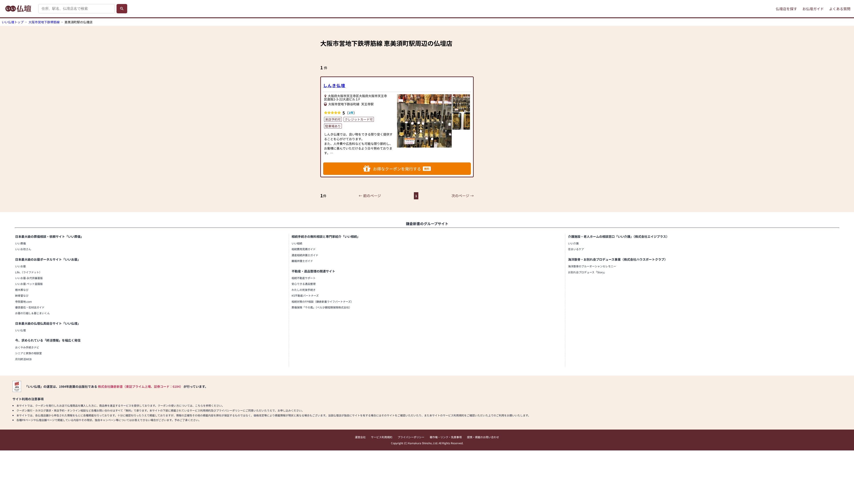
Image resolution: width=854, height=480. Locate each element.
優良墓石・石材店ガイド (29, 307)
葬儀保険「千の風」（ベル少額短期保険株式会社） (322, 307)
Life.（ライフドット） (28, 272)
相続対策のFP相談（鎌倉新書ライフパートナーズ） (322, 301)
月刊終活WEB (23, 359)
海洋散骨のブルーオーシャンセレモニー (592, 266)
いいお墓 (20, 266)
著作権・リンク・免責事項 (446, 437)
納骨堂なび (21, 295)
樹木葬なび (21, 290)
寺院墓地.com (23, 301)
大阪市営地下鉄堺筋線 (44, 22)
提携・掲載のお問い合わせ (483, 437)
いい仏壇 (20, 330)
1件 (350, 112)
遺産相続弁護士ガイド (305, 255)
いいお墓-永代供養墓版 (29, 278)
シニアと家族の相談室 (28, 353)
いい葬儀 (20, 243)
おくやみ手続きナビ (27, 347)
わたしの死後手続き (304, 290)
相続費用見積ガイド (304, 249)
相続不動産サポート (304, 278)
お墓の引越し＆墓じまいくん (32, 313)
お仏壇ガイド (813, 8)
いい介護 (573, 243)
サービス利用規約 (381, 437)
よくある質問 (839, 8)
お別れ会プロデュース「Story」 (587, 272)
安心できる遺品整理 (304, 284)
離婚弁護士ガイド (302, 261)
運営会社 (360, 437)
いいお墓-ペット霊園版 (29, 284)
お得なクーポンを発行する (401, 169)
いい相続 (297, 243)
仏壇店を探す (786, 8)
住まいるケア (576, 249)
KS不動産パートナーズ (305, 295)
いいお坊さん (23, 249)
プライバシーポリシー (411, 437)
